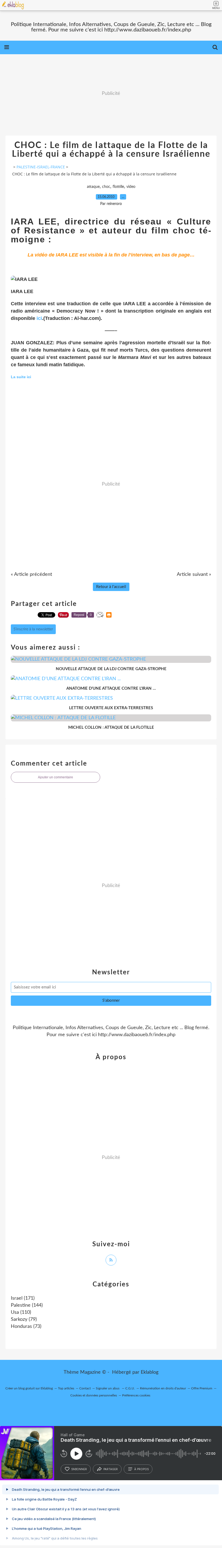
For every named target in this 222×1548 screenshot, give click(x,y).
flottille (118, 187)
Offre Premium (201, 1388)
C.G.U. (130, 1388)
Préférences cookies (136, 1395)
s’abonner (79, 1469)
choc (106, 187)
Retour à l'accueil (111, 587)
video (130, 187)
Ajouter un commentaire (55, 777)
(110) (21, 1312)
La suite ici (21, 377)
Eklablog (149, 1372)
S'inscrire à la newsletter (33, 629)
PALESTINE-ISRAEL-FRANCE (41, 166)
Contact (85, 1388)
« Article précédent (31, 574)
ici (39, 318)
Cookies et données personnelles (93, 1395)
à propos (141, 1469)
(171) (23, 1298)
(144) (27, 1305)
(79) (24, 1319)
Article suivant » (194, 574)
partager (110, 1469)
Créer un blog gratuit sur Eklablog (29, 1388)
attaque (93, 187)
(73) (26, 1326)
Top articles (66, 1388)
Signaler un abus (108, 1388)
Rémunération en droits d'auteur (163, 1388)
